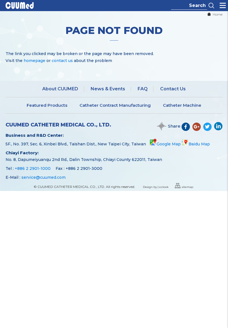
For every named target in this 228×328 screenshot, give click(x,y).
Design (148, 187)
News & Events (108, 88)
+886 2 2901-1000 (33, 168)
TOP (220, 306)
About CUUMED (60, 88)
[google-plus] (197, 128)
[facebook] (187, 128)
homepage (34, 60)
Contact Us (173, 88)
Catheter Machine (182, 105)
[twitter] (208, 128)
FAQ (143, 88)
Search (211, 5)
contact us (62, 60)
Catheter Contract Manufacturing (115, 105)
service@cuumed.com (43, 177)
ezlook (163, 187)
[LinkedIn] (218, 128)
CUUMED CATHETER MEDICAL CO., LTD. (58, 125)
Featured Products (47, 105)
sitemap (187, 187)
